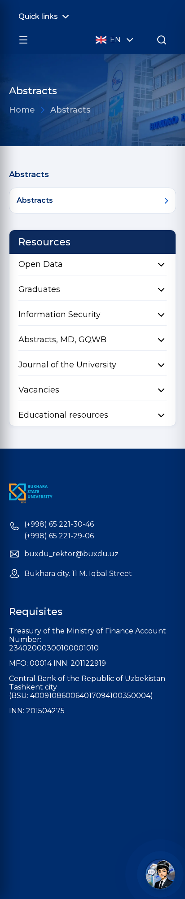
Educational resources (63, 415)
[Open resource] (23, 40)
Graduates (39, 289)
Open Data (40, 264)
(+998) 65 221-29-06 (59, 536)
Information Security (59, 314)
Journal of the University (67, 365)
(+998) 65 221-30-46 (59, 524)
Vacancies (38, 390)
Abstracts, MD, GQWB (62, 340)
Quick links (38, 16)
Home (22, 110)
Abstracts (70, 110)
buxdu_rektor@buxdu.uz (71, 554)
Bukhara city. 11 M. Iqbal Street (78, 573)
